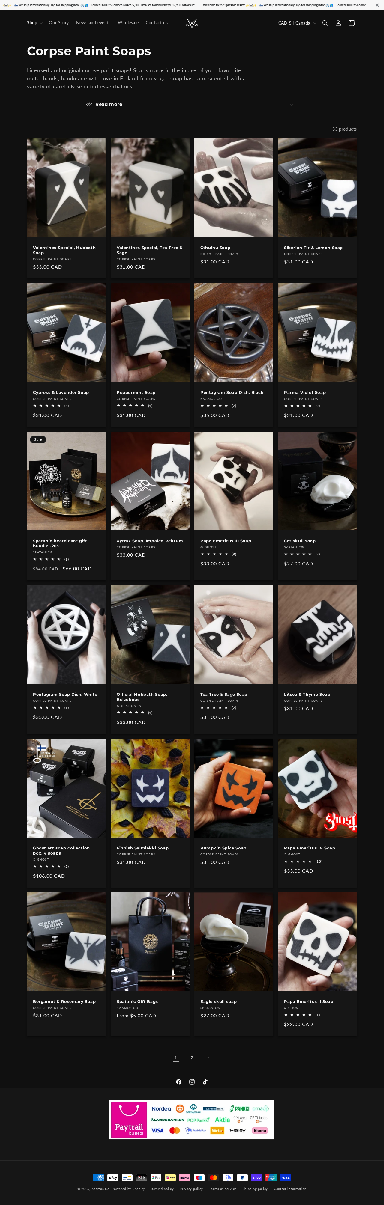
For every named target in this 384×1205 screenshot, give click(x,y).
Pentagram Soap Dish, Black (232, 392)
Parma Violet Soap (305, 392)
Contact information (290, 1188)
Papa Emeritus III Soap (225, 540)
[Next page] (208, 1057)
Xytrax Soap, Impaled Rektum (150, 540)
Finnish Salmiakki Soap (143, 847)
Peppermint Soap (136, 392)
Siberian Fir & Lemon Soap (313, 247)
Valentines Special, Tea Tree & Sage (150, 250)
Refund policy (162, 1188)
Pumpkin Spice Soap (223, 847)
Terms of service (223, 1188)
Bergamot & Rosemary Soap (64, 1001)
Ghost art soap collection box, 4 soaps (61, 850)
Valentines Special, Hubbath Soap (64, 250)
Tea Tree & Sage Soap (224, 694)
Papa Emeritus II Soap (309, 1001)
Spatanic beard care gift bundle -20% (60, 543)
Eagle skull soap (218, 1001)
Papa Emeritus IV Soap (309, 847)
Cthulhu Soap (215, 247)
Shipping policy (255, 1188)
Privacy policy (191, 1188)
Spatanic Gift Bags (137, 1001)
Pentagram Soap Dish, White (65, 694)
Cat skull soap (300, 540)
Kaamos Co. (101, 1189)
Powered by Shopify (128, 1189)
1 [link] (175, 1057)
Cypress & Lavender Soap (61, 392)
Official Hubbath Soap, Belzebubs (142, 697)
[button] (34, 22)
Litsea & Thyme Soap (307, 694)
